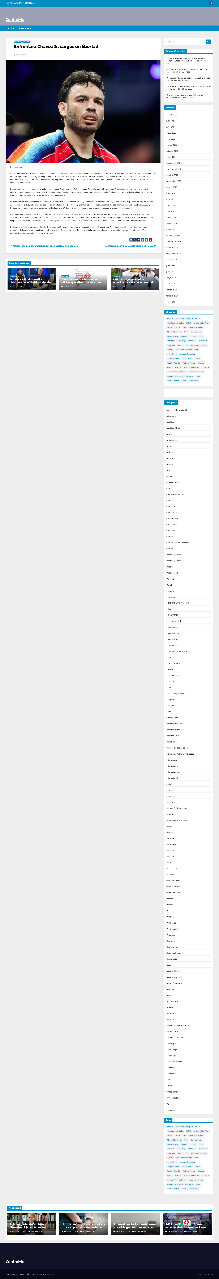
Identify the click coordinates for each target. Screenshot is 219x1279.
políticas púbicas (189, 363)
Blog (168, 470)
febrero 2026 (172, 151)
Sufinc (198, 376)
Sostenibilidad (172, 1031)
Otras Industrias (173, 886)
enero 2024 (171, 302)
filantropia (203, 341)
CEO (184, 327)
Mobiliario (170, 814)
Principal (178, 367)
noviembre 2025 (173, 169)
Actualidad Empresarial (176, 410)
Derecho (170, 579)
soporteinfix (36, 1231)
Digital (169, 585)
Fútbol (169, 711)
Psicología (170, 935)
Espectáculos (172, 645)
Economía (170, 597)
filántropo (171, 345)
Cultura (193, 336)
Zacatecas (170, 1110)
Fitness (169, 687)
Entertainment (172, 633)
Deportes (170, 567)
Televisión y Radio (174, 1062)
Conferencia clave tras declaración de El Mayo (129, 246)
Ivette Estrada (172, 354)
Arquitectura (171, 440)
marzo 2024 (171, 290)
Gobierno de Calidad (199, 345)
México (197, 358)
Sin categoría (172, 1001)
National (170, 856)
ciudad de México (196, 327)
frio (187, 345)
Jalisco (169, 784)
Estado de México (174, 663)
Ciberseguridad (173, 482)
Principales (171, 923)
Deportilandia (172, 573)
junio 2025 (171, 199)
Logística (170, 790)
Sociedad (170, 1013)
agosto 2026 (171, 115)
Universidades (172, 1098)
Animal (169, 434)
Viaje (168, 1104)
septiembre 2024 (173, 253)
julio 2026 (170, 121)
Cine (168, 488)
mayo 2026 (171, 133)
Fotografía (171, 699)
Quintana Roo (172, 947)
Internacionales (173, 772)
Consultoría (171, 524)
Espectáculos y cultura (176, 651)
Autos (169, 446)
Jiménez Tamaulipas (188, 354)
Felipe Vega (181, 341)
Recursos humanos (175, 953)
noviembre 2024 (173, 241)
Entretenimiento (173, 639)
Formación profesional (176, 693)
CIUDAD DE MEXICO (175, 494)
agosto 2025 (171, 187)
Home (11, 28)
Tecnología (171, 1055)
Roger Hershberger (196, 372)
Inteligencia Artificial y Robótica (180, 754)
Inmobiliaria (171, 742)
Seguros (170, 989)
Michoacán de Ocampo (176, 808)
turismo (184, 381)
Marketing (170, 796)
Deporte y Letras (173, 555)
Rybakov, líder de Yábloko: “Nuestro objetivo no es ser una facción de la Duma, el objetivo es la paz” (187, 60)
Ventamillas (194, 381)
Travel (169, 1080)
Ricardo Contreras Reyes (176, 372)
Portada (26, 41)
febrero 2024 (172, 296)
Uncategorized (172, 1092)
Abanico (170, 318)
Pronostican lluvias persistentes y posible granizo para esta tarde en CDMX (135, 1227)
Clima (186, 332)
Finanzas (170, 681)
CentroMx (15, 19)
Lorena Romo (187, 358)
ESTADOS (170, 669)
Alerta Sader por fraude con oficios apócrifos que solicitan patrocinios (81, 282)
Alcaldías (170, 422)
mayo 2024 (171, 278)
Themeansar (49, 1274)
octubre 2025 (172, 175)
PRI (168, 911)
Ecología (170, 591)
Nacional (17, 41)
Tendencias (171, 1074)
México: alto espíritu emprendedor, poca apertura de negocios (45, 246)
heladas (170, 350)
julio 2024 (170, 265)
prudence (205, 367)
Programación (172, 929)
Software (170, 1019)
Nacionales (171, 844)
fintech (180, 345)
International (172, 778)
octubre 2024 (172, 247)
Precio (169, 367)
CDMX (169, 327)
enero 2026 (171, 157)
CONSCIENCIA (172, 336)
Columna (170, 500)
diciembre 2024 (173, 235)
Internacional (172, 766)
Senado (169, 995)
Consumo (170, 530)
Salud (168, 965)
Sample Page (25, 28)
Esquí (168, 657)
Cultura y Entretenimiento (177, 543)
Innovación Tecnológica (177, 748)
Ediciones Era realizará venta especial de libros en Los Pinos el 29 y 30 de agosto (187, 1227)
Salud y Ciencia (173, 971)
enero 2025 (171, 229)
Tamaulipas (171, 1043)
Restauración (172, 959)
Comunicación (172, 518)
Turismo (170, 1086)
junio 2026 (171, 127)
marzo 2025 (171, 217)
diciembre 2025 (173, 163)
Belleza (169, 452)
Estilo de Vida (172, 675)
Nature (169, 862)
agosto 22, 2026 (19, 1231)
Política (169, 899)
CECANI (177, 327)
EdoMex (170, 609)
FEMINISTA (192, 341)
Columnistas (171, 512)
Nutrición (170, 874)
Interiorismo (171, 760)
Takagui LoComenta (175, 1037)
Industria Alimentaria (175, 724)
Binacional (171, 464)
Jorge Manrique (173, 358)
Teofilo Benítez (173, 381)
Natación (170, 850)
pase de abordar (173, 363)
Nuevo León (171, 868)
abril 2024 (170, 284)
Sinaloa (169, 1007)
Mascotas (170, 802)
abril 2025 (170, 211)
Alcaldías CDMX (173, 428)
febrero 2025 (172, 223)
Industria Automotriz (175, 730)
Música (169, 832)
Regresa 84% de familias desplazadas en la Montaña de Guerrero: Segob (30, 282)
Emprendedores (173, 627)
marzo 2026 (171, 145)
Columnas (170, 506)
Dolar (201, 336)
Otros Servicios (173, 893)
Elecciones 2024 (173, 621)
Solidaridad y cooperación (178, 1025)
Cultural (169, 549)
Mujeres (169, 826)
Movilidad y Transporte (176, 820)
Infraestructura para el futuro (187, 350)
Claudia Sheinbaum (174, 332)
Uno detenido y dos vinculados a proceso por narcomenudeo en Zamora (83, 1227)
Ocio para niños (173, 880)
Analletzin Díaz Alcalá (201, 323)
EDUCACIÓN (172, 615)
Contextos (184, 336)
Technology (171, 1049)
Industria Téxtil (172, 736)
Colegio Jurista (196, 332)
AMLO (188, 323)
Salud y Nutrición (174, 977)
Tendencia (171, 1068)
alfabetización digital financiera (188, 318)
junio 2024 (171, 272)
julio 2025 (170, 193)
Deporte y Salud (173, 561)
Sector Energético (174, 983)
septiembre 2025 (173, 181)
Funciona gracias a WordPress (17, 1274)
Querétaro (171, 941)
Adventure (171, 416)
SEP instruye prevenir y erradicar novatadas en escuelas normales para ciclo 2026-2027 (134, 282)
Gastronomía (172, 718)
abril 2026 (170, 139)
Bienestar (170, 458)
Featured (170, 341)
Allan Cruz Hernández (175, 323)
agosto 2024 (171, 259)
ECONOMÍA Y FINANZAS (177, 603)
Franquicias (171, 705)
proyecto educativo (191, 367)
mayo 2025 (171, 205)
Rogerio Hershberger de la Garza (180, 376)
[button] (211, 28)
